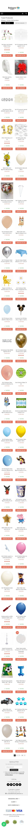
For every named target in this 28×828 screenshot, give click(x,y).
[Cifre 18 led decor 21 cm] (7, 130)
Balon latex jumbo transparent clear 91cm (21, 649)
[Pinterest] (11, 784)
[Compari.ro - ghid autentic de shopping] (7, 822)
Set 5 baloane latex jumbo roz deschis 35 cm (7, 383)
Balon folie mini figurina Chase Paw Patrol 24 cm (21, 588)
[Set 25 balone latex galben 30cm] (21, 431)
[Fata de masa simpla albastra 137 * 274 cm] (21, 252)
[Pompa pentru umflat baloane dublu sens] (7, 608)
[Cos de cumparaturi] (22, 13)
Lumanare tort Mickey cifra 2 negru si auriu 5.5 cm (21, 318)
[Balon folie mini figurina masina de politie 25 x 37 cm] (7, 701)
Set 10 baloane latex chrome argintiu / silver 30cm (7, 260)
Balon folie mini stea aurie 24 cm (7, 528)
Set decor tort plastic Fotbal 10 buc (7, 45)
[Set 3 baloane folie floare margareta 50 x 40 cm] (21, 280)
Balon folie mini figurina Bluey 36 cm (7, 411)
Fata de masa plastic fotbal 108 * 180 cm (7, 681)
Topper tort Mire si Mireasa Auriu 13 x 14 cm (7, 288)
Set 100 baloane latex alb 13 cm (7, 588)
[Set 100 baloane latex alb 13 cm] (7, 578)
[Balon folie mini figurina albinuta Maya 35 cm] (7, 159)
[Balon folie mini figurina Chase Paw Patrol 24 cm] (21, 578)
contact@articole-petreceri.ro (15, 793)
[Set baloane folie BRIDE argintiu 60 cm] (7, 340)
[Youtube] (14, 784)
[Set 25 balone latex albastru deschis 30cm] (7, 431)
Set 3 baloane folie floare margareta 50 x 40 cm (21, 288)
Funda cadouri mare (21, 77)
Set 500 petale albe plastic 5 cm (21, 138)
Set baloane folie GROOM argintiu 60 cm (7, 110)
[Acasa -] (14, 8)
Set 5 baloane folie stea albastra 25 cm (21, 710)
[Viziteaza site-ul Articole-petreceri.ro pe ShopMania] (22, 822)
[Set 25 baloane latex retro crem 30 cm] (7, 222)
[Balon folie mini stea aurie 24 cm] (7, 520)
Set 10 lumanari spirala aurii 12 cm (21, 110)
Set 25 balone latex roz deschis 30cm (21, 556)
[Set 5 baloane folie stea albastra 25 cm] (21, 701)
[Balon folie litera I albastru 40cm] (21, 671)
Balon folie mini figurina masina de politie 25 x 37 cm (7, 710)
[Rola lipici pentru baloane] (7, 67)
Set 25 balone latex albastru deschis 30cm (7, 440)
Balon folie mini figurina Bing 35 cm (7, 500)
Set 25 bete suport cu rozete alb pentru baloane (7, 556)
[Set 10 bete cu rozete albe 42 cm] (21, 191)
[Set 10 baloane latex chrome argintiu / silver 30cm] (7, 252)
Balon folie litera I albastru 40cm (21, 681)
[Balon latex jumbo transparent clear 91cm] (21, 639)
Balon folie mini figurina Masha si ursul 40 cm (21, 469)
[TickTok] (17, 784)
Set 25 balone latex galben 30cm (21, 440)
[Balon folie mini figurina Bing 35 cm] (7, 490)
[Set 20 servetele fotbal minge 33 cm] (21, 403)
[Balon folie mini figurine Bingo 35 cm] (21, 222)
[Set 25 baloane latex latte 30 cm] (7, 731)
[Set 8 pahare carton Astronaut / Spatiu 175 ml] (21, 490)
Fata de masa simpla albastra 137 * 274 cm (21, 260)
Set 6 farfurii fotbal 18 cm (21, 383)
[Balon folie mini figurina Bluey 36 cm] (7, 403)
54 (22, 755)
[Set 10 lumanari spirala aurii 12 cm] (21, 100)
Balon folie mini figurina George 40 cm (21, 528)
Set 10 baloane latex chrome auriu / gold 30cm (21, 350)
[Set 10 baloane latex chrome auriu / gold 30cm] (21, 340)
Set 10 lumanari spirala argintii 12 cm (21, 45)
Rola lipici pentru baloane (7, 77)
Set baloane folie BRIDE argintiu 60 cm (7, 350)
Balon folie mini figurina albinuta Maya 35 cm (7, 168)
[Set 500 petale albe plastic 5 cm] (21, 130)
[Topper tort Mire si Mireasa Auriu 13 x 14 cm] (7, 281)
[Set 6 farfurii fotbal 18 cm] (21, 373)
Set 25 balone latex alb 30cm (21, 168)
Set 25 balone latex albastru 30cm (21, 617)
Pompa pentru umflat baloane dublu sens (7, 617)
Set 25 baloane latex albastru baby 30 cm (7, 318)
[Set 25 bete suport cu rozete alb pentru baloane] (7, 548)
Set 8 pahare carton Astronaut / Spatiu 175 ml (21, 500)
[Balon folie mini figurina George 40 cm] (21, 520)
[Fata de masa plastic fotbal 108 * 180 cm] (7, 671)
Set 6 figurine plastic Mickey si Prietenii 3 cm (21, 741)
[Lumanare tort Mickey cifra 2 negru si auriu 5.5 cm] (21, 310)
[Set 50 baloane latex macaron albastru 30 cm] (7, 460)
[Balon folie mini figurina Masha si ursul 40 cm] (21, 460)
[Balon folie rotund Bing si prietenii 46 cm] (7, 191)
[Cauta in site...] (26, 13)
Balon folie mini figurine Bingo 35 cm (21, 232)
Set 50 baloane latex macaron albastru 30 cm (7, 469)
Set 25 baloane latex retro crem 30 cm (7, 232)
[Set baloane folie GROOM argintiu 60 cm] (7, 100)
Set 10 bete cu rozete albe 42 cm (21, 201)
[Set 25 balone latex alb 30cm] (21, 159)
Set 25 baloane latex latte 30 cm (7, 741)
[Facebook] (8, 784)
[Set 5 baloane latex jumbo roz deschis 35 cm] (7, 373)
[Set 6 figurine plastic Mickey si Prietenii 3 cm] (21, 731)
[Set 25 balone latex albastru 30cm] (21, 608)
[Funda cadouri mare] (21, 67)
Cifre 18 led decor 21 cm (7, 138)
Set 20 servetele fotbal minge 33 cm (21, 411)
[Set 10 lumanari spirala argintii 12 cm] (21, 35)
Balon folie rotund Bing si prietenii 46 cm (7, 201)
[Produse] (2, 14)
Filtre (8, 23)
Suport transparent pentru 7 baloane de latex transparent (7, 649)
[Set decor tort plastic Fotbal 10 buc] (7, 35)
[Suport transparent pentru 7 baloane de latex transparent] (7, 639)
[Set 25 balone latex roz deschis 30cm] (21, 548)
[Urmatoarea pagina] (25, 755)
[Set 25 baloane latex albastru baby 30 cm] (7, 310)
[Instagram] (20, 784)
